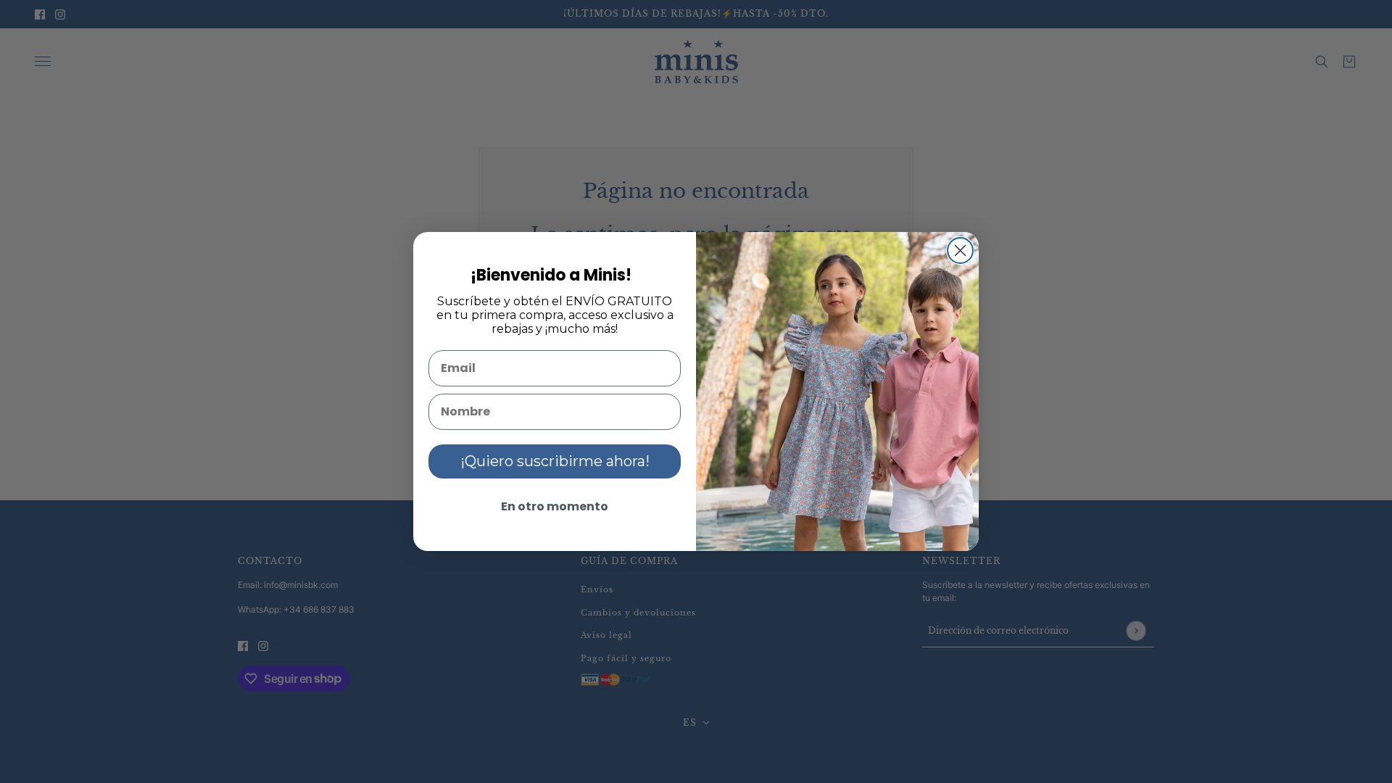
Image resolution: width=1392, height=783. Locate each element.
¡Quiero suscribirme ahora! (555, 461)
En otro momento (554, 506)
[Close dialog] (960, 250)
